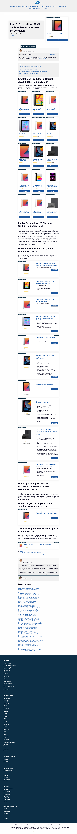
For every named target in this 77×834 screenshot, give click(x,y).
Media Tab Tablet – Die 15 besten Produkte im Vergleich (28, 618)
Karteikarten (6, 676)
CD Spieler (6, 810)
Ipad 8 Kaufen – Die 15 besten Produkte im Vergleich (30, 552)
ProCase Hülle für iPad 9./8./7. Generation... (52, 160)
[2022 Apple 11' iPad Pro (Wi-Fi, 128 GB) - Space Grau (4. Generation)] (52, 177)
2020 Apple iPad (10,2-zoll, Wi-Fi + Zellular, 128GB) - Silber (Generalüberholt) (46, 465)
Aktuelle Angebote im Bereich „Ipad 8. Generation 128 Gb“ (29, 75)
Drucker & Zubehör (45, 6)
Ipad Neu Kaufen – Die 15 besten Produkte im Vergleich (28, 597)
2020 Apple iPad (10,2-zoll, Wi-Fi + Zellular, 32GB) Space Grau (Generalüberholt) (46, 384)
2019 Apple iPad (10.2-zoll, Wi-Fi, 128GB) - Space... (38, 109)
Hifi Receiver (6, 794)
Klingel (5, 678)
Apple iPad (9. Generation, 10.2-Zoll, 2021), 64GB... (51, 134)
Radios (5, 801)
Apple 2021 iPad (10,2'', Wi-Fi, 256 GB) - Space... (38, 160)
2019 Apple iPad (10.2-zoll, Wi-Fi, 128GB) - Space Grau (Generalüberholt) (46, 282)
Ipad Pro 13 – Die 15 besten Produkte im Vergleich (27, 598)
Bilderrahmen (6, 668)
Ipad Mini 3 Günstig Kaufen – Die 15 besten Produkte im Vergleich (30, 592)
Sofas (4, 718)
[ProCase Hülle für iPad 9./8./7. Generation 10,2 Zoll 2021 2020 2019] (52, 203)
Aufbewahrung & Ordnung (9, 665)
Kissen (5, 731)
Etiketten (5, 673)
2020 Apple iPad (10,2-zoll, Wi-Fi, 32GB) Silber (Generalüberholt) (45, 338)
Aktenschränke (7, 701)
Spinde (5, 719)
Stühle (5, 721)
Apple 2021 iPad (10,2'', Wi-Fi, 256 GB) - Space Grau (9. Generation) (45, 402)
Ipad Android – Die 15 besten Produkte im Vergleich (27, 632)
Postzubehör (6, 737)
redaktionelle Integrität (28, 57)
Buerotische (6, 708)
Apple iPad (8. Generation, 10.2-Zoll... (54, 33)
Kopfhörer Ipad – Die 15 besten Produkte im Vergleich (28, 610)
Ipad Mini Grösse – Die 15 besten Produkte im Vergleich (28, 594)
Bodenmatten (6, 698)
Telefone (5, 744)
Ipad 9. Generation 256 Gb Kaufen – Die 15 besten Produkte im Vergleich (31, 642)
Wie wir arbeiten (45, 824)
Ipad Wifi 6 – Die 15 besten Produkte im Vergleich (27, 601)
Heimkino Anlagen (7, 791)
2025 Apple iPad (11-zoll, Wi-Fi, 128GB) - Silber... (38, 186)
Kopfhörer (5, 796)
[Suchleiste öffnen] (38, 11)
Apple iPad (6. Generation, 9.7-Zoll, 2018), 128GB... (23, 134)
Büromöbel (6, 700)
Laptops (5, 758)
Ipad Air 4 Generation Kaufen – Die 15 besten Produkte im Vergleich (30, 640)
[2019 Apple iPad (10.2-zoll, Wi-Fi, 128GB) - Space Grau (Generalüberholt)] (38, 100)
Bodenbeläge (6, 697)
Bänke (5, 705)
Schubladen (6, 716)
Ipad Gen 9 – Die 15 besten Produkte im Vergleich (27, 627)
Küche (5, 680)
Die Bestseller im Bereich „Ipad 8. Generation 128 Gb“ (28, 69)
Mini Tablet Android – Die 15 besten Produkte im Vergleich (28, 619)
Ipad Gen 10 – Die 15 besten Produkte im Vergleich (27, 629)
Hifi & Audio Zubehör (8, 793)
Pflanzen (5, 671)
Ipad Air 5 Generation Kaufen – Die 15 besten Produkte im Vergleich (30, 636)
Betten (5, 706)
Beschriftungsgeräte (8, 667)
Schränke (5, 713)
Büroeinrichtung (21, 6)
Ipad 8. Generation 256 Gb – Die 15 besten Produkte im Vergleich (33, 554)
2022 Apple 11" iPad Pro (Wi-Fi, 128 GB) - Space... (52, 186)
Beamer (5, 808)
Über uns (39, 824)
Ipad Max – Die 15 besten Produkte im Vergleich (27, 586)
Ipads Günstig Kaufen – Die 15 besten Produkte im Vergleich (29, 607)
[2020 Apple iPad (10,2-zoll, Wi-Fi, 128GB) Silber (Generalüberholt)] (52, 100)
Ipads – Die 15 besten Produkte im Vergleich (26, 605)
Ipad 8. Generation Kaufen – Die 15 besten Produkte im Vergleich (30, 649)
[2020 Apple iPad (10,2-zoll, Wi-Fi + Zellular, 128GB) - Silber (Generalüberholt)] (24, 177)
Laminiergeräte (7, 681)
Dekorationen (6, 670)
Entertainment (6, 811)
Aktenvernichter (7, 663)
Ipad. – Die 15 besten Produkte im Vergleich (26, 602)
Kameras (5, 813)
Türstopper (6, 749)
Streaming (5, 780)
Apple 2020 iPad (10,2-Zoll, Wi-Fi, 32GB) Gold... (24, 212)
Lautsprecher (6, 797)
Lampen (5, 732)
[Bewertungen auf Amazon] (49, 36)
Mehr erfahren (52, 54)
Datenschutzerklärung (32, 824)
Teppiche (5, 745)
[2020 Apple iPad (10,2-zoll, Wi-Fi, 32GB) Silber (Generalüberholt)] (38, 126)
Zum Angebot (57, 39)
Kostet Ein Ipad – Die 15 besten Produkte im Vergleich (28, 611)
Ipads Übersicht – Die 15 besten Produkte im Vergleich (28, 609)
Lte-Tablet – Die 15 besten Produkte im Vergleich (27, 615)
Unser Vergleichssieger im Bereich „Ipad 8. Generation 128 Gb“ (30, 73)
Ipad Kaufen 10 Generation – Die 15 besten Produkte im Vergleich (30, 623)
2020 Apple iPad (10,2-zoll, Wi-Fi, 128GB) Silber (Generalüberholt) (45, 300)
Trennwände (6, 689)
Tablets (17, 14)
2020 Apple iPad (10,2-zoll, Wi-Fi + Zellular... (24, 160)
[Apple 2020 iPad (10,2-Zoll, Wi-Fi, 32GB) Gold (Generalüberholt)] (24, 203)
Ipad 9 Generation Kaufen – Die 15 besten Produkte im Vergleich (30, 646)
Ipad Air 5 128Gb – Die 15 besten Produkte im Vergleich (28, 637)
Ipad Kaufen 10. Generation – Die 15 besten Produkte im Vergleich (30, 622)
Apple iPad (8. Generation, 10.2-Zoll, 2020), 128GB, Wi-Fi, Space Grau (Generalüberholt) (46, 264)
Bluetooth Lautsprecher (9, 788)
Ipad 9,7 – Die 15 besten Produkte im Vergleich (26, 644)
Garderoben (6, 729)
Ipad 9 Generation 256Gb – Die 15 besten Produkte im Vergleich (30, 648)
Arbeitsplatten (6, 703)
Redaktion (51, 824)
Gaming (54, 6)
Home (6, 14)
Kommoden (6, 711)
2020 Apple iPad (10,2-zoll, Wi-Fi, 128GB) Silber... (52, 109)
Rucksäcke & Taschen (8, 686)
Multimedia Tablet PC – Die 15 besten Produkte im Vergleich (29, 620)
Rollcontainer (6, 684)
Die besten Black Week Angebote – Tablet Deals (27, 593)
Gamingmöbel (6, 777)
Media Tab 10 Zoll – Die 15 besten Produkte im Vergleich (28, 616)
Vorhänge (5, 750)
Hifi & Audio (61, 6)
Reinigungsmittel (7, 683)
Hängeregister (6, 675)
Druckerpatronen (7, 770)
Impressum (25, 824)
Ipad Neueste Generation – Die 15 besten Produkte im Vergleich (30, 596)
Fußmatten (6, 728)
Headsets (5, 789)
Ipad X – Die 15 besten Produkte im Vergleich (26, 603)
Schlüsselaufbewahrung (9, 742)
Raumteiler (6, 739)
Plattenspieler (6, 799)
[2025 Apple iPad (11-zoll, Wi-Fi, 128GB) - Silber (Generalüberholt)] (38, 177)
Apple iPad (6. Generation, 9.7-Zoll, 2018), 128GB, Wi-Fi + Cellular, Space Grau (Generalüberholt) (46, 318)
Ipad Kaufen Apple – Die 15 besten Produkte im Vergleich (28, 588)
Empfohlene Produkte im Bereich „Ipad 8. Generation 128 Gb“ (30, 66)
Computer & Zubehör (33, 6)
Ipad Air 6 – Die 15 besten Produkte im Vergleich (27, 635)
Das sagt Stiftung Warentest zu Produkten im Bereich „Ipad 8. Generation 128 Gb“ (33, 71)
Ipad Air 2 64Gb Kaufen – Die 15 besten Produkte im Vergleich (29, 641)
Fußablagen (6, 726)
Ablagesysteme (7, 662)
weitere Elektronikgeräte (34, 8)
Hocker (5, 710)
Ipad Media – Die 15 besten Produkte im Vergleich (27, 589)
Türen (4, 747)
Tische (5, 723)
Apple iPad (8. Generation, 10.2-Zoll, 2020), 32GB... (37, 212)
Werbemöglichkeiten (58, 824)
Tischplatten (6, 724)
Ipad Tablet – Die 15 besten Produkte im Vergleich (27, 599)
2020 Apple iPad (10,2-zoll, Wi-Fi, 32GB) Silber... (38, 134)
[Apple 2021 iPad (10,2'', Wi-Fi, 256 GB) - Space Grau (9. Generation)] (38, 151)
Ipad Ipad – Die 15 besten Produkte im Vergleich (27, 624)
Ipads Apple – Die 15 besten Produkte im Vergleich (27, 606)
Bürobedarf (12, 6)
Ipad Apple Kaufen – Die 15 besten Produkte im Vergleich (28, 633)
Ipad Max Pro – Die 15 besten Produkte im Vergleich (27, 590)
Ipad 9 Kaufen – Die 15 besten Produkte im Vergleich (28, 645)
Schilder (5, 688)
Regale (5, 741)
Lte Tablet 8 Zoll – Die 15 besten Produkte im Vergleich (28, 614)
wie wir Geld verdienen (42, 58)
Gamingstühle (6, 779)
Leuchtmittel (6, 734)
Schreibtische (6, 715)
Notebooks (6, 761)
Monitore (5, 759)
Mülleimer (5, 736)
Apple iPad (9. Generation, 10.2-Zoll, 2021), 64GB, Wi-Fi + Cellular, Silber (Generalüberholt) (46, 357)
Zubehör (45, 8)
